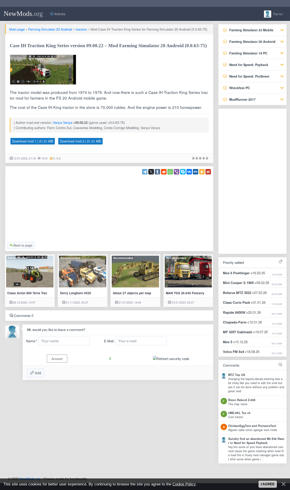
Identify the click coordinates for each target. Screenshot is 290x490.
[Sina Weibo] (208, 171)
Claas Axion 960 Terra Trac (27, 293)
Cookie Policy (184, 484)
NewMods (23, 13)
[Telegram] (144, 171)
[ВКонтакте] (189, 171)
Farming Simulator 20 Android (50, 29)
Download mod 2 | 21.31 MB (80, 141)
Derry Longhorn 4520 (75, 293)
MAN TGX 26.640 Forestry (185, 293)
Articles (59, 13)
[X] (151, 171)
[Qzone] (202, 171)
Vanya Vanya (62, 122)
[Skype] (183, 171)
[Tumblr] (157, 171)
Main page (17, 29)
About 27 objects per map (132, 293)
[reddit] (164, 171)
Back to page (22, 245)
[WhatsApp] (170, 171)
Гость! (277, 13)
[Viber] (176, 171)
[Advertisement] (109, 206)
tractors (81, 29)
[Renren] (195, 171)
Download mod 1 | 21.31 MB (32, 141)
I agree (268, 484)
